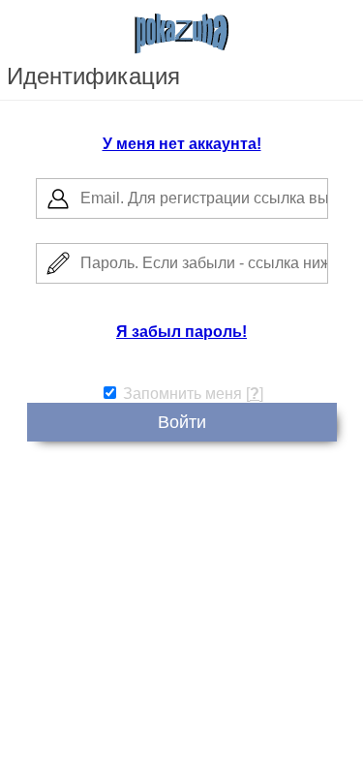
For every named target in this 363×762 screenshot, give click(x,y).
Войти (182, 422)
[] (254, 393)
